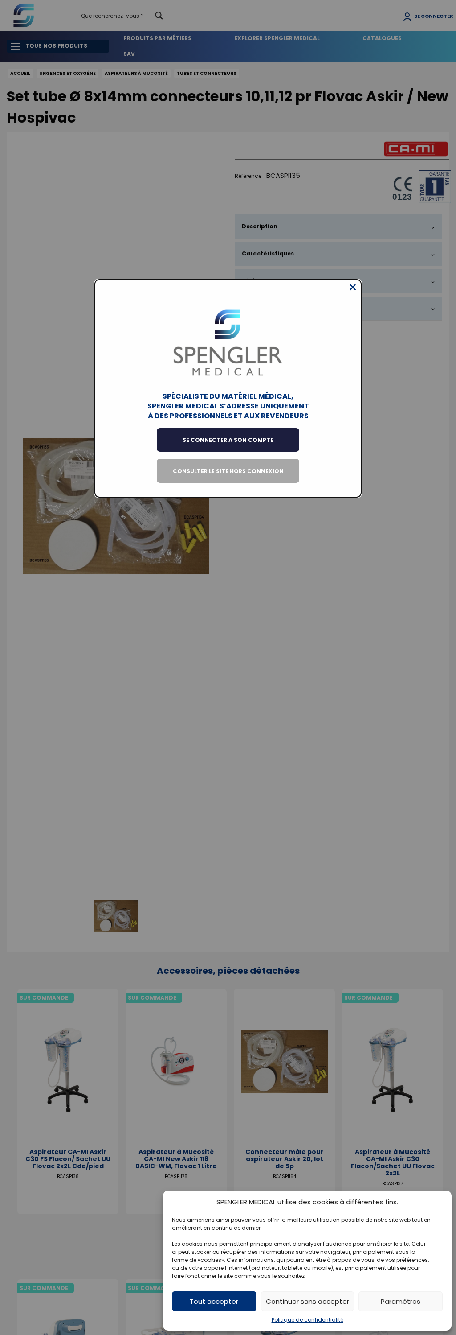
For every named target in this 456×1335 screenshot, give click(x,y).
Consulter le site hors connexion (228, 471)
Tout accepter (214, 1301)
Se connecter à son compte (228, 440)
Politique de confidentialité (307, 1319)
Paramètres (400, 1301)
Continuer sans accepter (307, 1301)
